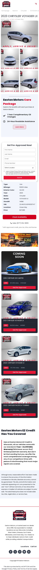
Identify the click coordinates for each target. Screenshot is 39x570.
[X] (15, 552)
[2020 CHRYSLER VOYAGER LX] (19, 355)
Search (15, 11)
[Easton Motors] (6, 4)
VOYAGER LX (34, 11)
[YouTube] (24, 552)
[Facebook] (11, 552)
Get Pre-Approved (19, 287)
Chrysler (24, 11)
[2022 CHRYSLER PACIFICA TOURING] (19, 398)
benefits (15, 107)
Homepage (5, 11)
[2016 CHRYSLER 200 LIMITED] (19, 271)
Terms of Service (26, 569)
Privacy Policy (12, 569)
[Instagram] (20, 552)
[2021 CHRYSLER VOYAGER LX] (19, 313)
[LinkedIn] (29, 552)
